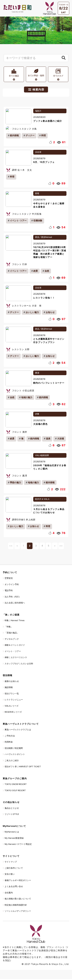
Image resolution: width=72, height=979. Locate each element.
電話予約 (9, 590)
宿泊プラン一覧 (12, 693)
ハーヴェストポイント (15, 754)
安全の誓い (10, 874)
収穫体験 (37, 220)
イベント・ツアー (13, 651)
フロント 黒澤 (19, 475)
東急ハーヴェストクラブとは (18, 729)
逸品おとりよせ (12, 808)
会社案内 (9, 892)
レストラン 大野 (21, 349)
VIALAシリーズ (11, 706)
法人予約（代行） (13, 596)
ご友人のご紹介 (12, 760)
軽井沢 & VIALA (42, 499)
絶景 (35, 270)
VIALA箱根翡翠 (42, 455)
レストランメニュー (14, 699)
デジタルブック (12, 639)
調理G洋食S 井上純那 (23, 519)
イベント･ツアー (18, 220)
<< (11, 545)
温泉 (48, 438)
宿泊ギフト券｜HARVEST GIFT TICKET (23, 766)
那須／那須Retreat (43, 237)
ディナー (30, 135)
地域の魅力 (26, 397)
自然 (47, 270)
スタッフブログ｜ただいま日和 (19, 663)
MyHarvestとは (12, 831)
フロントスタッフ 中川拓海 (27, 213)
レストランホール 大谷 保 (27, 305)
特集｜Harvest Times (15, 620)
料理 (43, 135)
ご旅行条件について (14, 868)
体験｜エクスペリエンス (16, 657)
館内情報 (14, 135)
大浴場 (60, 438)
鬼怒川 (38, 111)
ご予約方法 (10, 736)
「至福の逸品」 (12, 632)
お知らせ (50, 312)
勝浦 (37, 372)
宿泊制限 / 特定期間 (14, 748)
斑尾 (37, 193)
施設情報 (9, 687)
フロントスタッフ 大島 (24, 128)
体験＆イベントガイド (15, 645)
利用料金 (9, 742)
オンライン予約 (12, 584)
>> (61, 545)
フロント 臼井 (19, 264)
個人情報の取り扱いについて (18, 898)
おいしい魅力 (32, 312)
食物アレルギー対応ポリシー (18, 880)
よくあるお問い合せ (14, 886)
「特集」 (9, 626)
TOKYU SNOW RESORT (16, 784)
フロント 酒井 (19, 431)
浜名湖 (38, 152)
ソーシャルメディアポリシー (18, 911)
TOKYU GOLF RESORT (15, 790)
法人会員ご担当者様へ (15, 602)
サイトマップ (11, 861)
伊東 (37, 414)
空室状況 (9, 578)
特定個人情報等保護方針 (16, 905)
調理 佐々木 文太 (22, 170)
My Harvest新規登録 (14, 838)
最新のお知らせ (12, 681)
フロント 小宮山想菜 (23, 390)
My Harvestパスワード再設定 (18, 844)
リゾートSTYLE (12, 814)
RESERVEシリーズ (13, 712)
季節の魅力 (15, 482)
